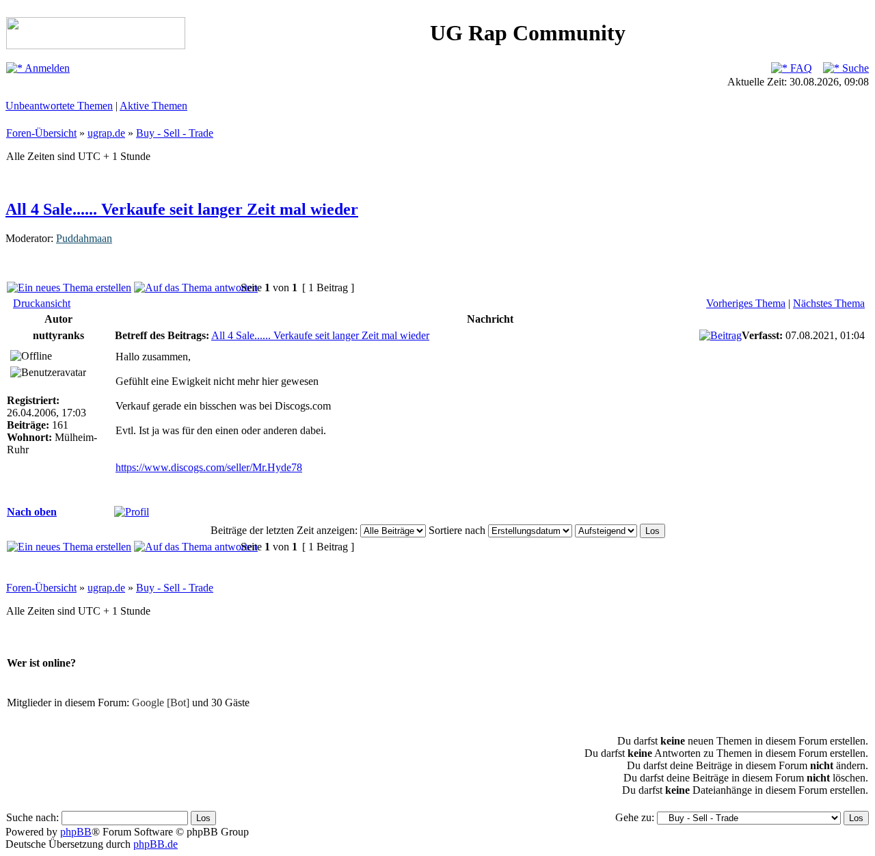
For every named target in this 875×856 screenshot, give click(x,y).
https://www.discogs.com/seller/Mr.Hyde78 (209, 467)
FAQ (800, 68)
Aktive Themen (153, 105)
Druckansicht (41, 303)
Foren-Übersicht (41, 133)
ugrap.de (106, 133)
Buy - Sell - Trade (174, 133)
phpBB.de (155, 844)
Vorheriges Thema (745, 303)
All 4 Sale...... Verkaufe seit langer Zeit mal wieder (181, 209)
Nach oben (32, 512)
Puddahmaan (84, 238)
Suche (854, 68)
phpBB (76, 832)
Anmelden (46, 68)
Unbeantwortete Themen (59, 105)
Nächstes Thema (829, 303)
